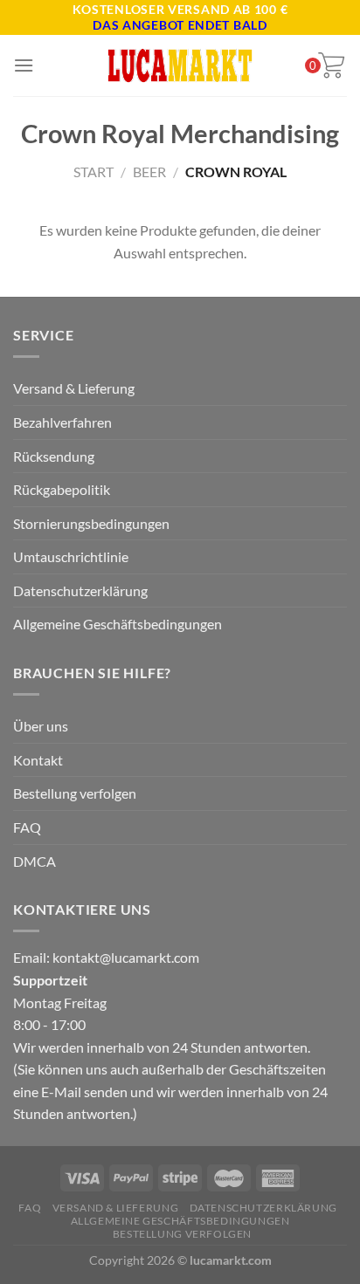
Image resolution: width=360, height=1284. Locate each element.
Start (93, 171)
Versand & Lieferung (74, 388)
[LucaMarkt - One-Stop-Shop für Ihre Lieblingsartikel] (180, 65)
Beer (149, 171)
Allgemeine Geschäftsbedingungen (117, 623)
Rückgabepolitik (61, 489)
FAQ (27, 827)
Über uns (40, 726)
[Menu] (23, 65)
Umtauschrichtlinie (70, 556)
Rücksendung (53, 456)
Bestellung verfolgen (74, 793)
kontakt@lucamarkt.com (125, 957)
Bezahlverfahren (62, 422)
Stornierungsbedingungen (91, 523)
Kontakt (38, 760)
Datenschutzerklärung (80, 590)
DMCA (34, 861)
